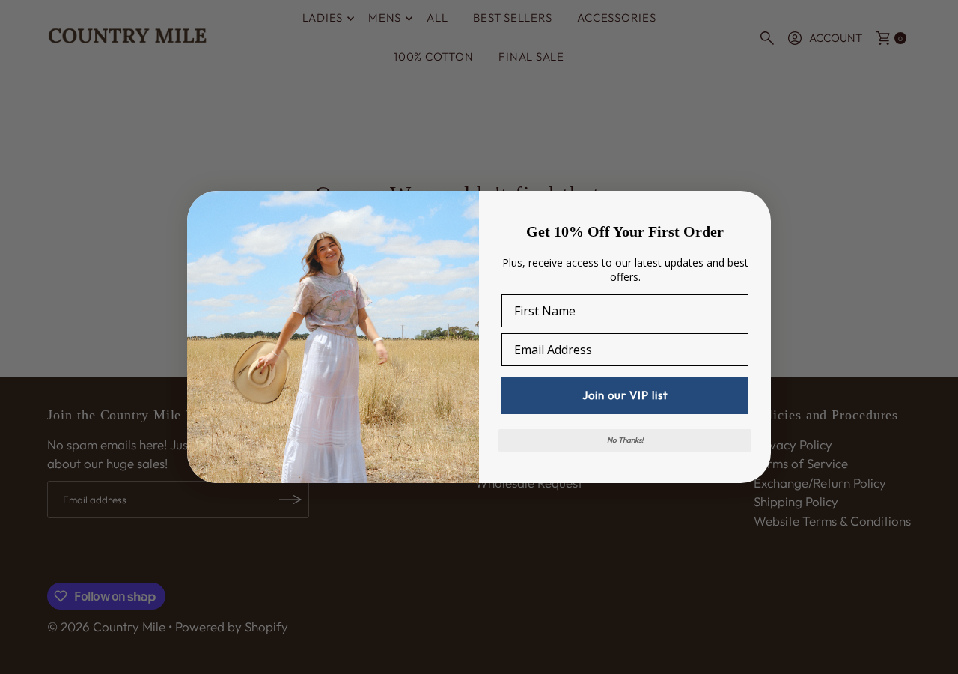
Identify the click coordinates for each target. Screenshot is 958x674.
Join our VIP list (625, 395)
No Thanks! (625, 440)
